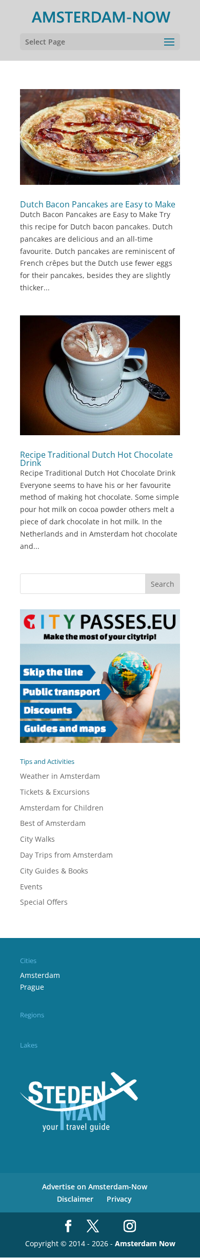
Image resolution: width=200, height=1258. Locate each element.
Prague (32, 987)
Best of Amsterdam (53, 823)
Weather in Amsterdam (60, 776)
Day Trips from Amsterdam (66, 855)
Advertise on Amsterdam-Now (94, 1186)
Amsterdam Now (145, 1243)
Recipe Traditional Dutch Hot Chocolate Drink (96, 458)
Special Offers (44, 902)
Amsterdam (40, 975)
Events (31, 886)
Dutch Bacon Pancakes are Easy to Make (97, 204)
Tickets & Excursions (55, 792)
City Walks (37, 839)
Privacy (119, 1199)
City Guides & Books (54, 871)
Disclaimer (75, 1199)
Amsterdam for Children (62, 808)
